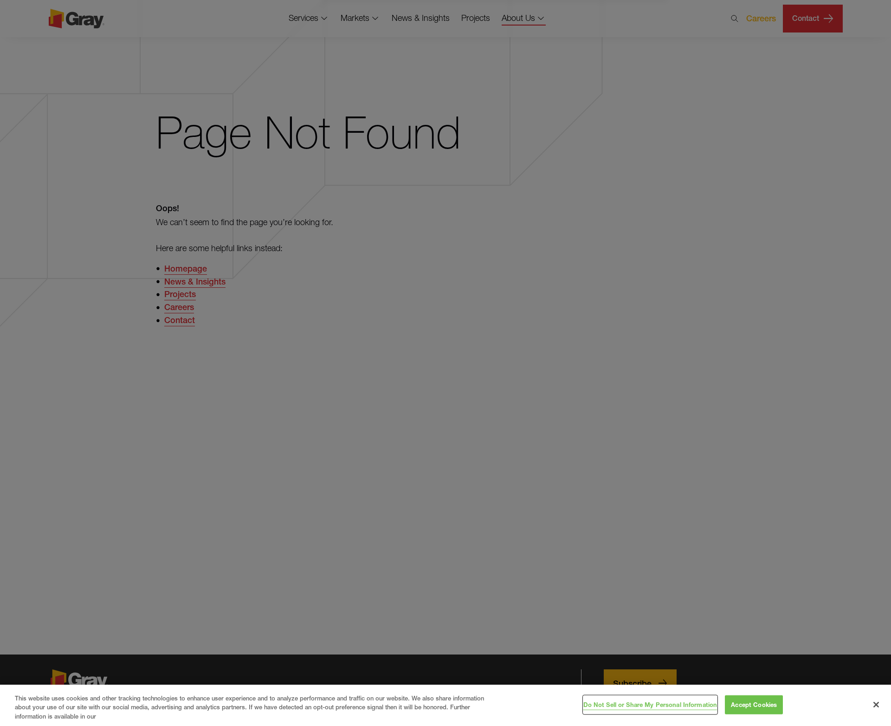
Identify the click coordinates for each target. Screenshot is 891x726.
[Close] (876, 704)
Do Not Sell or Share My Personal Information (650, 704)
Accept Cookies (754, 704)
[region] (445, 705)
